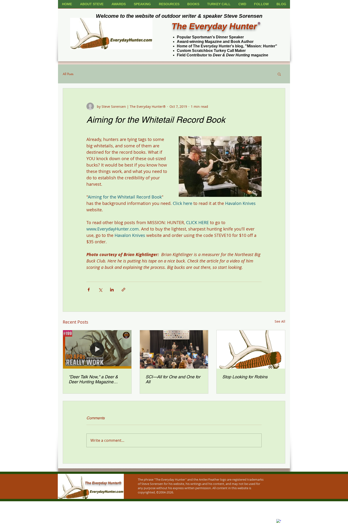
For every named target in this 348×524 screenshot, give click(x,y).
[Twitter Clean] (284, 518)
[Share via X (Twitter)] (100, 289)
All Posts (68, 74)
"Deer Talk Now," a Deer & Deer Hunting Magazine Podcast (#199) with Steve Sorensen (93, 379)
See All (280, 321)
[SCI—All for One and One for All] (174, 349)
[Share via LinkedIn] (112, 289)
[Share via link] (123, 289)
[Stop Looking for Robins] (251, 349)
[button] (279, 74)
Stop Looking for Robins (245, 376)
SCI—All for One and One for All (173, 379)
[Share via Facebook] (88, 289)
